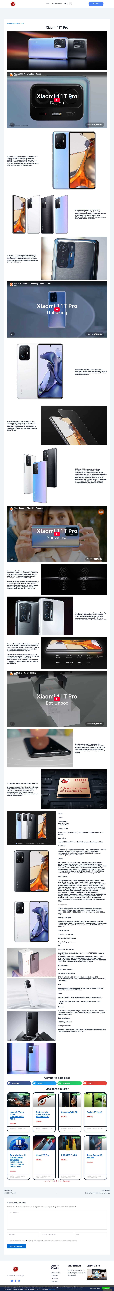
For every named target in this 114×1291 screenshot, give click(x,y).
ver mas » (13, 1123)
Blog (65, 4)
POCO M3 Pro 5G (69, 1155)
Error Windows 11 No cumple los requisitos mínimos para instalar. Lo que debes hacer (18, 1160)
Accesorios (54, 1276)
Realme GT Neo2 (94, 1112)
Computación (55, 1273)
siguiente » (66, 1181)
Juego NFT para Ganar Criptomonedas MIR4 (17, 1115)
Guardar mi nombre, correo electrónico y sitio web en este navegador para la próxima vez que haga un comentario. (43, 1240)
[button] (70, 3)
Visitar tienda (57, 4)
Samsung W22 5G (69, 1112)
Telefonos (54, 1279)
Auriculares (54, 1282)
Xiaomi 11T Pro (42, 1155)
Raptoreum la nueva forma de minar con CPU (43, 1114)
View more (52, 1289)
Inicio (48, 4)
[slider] (96, 1278)
